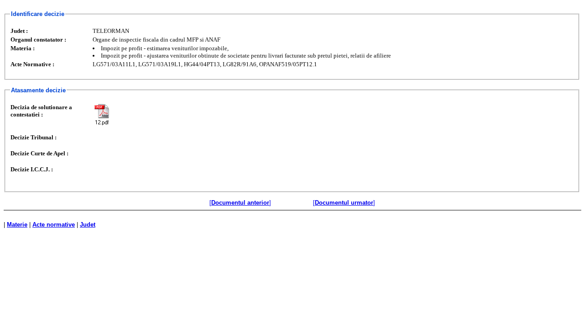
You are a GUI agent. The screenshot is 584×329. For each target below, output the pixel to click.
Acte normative (53, 224)
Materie (17, 224)
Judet (87, 224)
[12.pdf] (102, 114)
